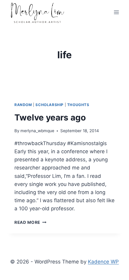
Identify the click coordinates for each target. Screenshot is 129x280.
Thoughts (78, 104)
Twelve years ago (50, 117)
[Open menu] (116, 12)
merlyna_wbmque (37, 130)
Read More (30, 222)
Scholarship (49, 104)
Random (23, 104)
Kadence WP (103, 262)
